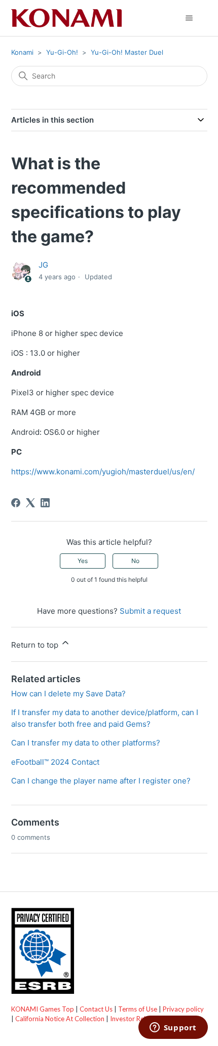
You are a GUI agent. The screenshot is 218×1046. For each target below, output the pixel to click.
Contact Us (96, 1009)
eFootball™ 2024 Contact (55, 762)
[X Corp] (30, 502)
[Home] (66, 18)
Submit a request (150, 611)
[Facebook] (15, 502)
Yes (83, 561)
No (135, 561)
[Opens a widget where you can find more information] (173, 1028)
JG (43, 265)
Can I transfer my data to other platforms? (85, 743)
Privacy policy (183, 1009)
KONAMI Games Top (42, 1009)
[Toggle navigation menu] (189, 18)
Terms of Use (137, 1009)
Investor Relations (137, 1019)
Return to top (35, 645)
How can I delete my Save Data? (68, 693)
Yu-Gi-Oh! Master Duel (127, 52)
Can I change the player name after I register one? (101, 781)
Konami (22, 52)
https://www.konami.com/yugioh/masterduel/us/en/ (103, 471)
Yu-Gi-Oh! (62, 52)
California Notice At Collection (59, 1019)
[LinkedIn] (45, 502)
